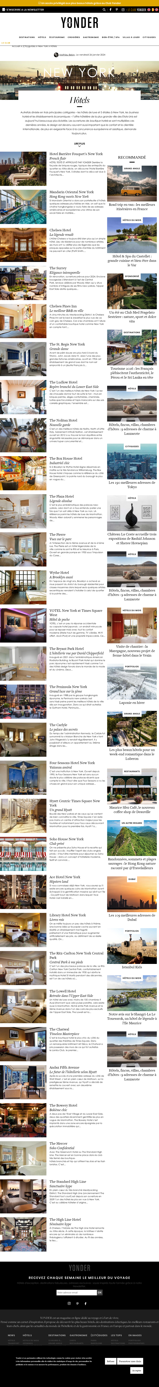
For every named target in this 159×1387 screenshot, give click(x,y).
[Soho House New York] (23, 854)
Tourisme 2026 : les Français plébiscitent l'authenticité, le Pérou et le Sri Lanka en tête (132, 373)
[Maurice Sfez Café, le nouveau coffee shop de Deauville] (132, 803)
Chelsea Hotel (60, 230)
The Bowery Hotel (63, 1105)
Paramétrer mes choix (130, 1361)
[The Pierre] (23, 549)
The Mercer (58, 1143)
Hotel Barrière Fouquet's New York (77, 153)
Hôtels (42, 37)
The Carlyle (58, 724)
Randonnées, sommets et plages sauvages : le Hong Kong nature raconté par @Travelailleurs (132, 864)
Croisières (74, 37)
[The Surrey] (23, 283)
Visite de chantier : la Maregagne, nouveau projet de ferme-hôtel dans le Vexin (132, 651)
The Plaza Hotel (62, 496)
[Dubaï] (132, 911)
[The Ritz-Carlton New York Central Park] (23, 968)
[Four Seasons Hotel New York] (23, 778)
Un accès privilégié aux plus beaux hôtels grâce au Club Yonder (79, 3)
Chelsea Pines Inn (63, 306)
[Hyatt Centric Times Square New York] (23, 816)
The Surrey (58, 268)
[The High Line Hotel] (23, 1234)
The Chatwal (59, 1029)
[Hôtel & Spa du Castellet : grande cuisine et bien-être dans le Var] (132, 252)
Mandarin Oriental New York (72, 191)
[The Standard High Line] (23, 1196)
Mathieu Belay (67, 54)
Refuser (110, 1361)
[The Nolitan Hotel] (23, 435)
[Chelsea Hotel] (23, 245)
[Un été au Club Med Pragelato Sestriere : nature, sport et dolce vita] (132, 308)
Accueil (16, 46)
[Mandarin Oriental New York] (23, 207)
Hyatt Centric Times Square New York (75, 803)
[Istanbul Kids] (132, 963)
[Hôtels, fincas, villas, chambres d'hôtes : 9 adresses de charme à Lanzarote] (132, 420)
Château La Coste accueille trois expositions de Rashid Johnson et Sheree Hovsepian (132, 538)
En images (135, 1335)
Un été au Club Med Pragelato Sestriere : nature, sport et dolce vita (132, 317)
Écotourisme (57, 37)
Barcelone (96, 1343)
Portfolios (135, 1340)
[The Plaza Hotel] (23, 511)
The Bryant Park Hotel (67, 648)
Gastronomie (91, 37)
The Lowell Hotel (63, 991)
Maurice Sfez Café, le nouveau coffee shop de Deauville (132, 809)
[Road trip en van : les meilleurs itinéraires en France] (132, 200)
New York (43, 46)
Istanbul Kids (132, 966)
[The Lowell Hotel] (23, 1006)
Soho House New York (67, 839)
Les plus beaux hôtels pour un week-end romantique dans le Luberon (132, 754)
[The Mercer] (23, 1158)
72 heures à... (55, 1340)
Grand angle (55, 1343)
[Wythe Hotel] (23, 587)
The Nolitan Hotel (63, 420)
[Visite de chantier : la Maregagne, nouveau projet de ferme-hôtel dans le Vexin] (132, 642)
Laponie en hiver (132, 702)
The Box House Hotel (66, 458)
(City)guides (29, 46)
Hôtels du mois (31, 1340)
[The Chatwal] (23, 1044)
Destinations (27, 37)
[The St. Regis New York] (23, 359)
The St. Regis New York (67, 344)
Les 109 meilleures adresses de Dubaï (132, 917)
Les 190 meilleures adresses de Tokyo (132, 484)
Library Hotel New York (68, 915)
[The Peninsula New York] (23, 702)
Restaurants (77, 1343)
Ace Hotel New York (65, 876)
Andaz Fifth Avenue (64, 1067)
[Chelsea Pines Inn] (23, 321)
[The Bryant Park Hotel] (23, 663)
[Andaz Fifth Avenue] (23, 1082)
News (11, 1335)
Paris (94, 1340)
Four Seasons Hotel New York (72, 762)
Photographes (137, 1343)
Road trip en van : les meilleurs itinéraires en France (132, 207)
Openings (28, 1343)
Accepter (136, 1370)
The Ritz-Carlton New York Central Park (76, 955)
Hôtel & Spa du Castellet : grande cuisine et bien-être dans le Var (132, 261)
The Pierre (58, 534)
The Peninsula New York (68, 686)
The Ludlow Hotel (63, 382)
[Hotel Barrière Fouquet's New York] (23, 169)
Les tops (116, 1335)
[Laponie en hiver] (132, 698)
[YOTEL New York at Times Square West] (23, 625)
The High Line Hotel (65, 1219)
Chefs (73, 1340)
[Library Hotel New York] (23, 930)
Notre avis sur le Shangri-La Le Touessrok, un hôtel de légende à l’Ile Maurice (132, 1019)
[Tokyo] (132, 478)
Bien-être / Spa (111, 37)
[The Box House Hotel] (23, 473)
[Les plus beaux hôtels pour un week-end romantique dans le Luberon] (132, 745)
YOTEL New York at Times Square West (76, 612)
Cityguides (149, 37)
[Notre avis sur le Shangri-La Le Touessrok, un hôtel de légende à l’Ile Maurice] (132, 1010)
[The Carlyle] (23, 740)
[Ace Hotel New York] (23, 892)
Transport (13, 1343)
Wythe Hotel (59, 572)
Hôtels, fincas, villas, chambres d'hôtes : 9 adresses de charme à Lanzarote (132, 429)
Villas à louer (131, 37)
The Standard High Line (68, 1181)
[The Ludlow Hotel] (23, 397)
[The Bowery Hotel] (23, 1120)
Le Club (6, 43)
